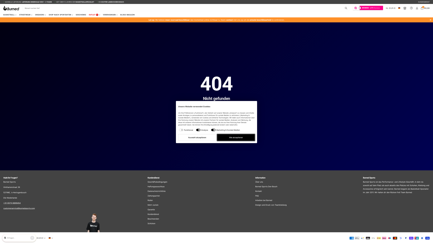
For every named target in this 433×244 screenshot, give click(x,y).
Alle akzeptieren (236, 137)
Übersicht (249, 106)
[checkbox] (186, 130)
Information (260, 178)
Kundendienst (153, 178)
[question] (411, 8)
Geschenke (81, 15)
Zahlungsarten (154, 196)
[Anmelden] (417, 8)
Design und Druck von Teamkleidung (271, 205)
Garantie (151, 209)
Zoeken (346, 8)
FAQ (257, 196)
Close (430, 19)
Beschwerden (153, 219)
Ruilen (150, 200)
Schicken (151, 223)
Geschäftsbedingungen (157, 182)
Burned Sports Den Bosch (266, 186)
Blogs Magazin (127, 15)
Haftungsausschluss (156, 186)
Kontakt (258, 191)
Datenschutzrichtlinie (157, 191)
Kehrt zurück (153, 205)
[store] (405, 8)
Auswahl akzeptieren (197, 137)
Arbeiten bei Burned (263, 200)
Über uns (259, 182)
